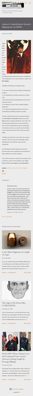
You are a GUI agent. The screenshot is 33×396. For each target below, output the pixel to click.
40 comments (11, 323)
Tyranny (24, 168)
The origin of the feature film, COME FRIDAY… (13, 304)
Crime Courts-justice (14, 168)
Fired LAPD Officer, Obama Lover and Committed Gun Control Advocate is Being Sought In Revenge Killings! (15, 357)
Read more (27, 272)
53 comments (11, 379)
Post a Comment (7, 216)
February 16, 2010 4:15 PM (15, 212)
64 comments (11, 272)
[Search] (26, 3)
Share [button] (4, 173)
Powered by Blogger (18, 389)
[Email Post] (3, 171)
